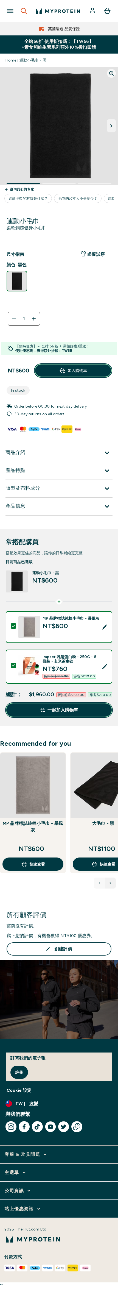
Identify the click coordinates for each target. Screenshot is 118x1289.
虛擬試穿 (96, 254)
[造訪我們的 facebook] (24, 1126)
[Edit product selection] (104, 627)
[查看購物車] (107, 11)
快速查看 (37, 864)
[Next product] (110, 883)
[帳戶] (93, 11)
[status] (24, 318)
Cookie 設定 (19, 1090)
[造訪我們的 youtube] (50, 1126)
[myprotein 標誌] (58, 11)
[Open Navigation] (10, 11)
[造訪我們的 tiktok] (37, 1126)
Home (10, 60)
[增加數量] (34, 318)
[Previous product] (99, 883)
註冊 (19, 1072)
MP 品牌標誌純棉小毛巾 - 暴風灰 (33, 826)
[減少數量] (14, 318)
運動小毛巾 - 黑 (32, 60)
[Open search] (24, 11)
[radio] (17, 281)
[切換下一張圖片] (111, 125)
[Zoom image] (111, 73)
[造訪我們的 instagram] (10, 1126)
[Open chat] (76, 1126)
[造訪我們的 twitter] (63, 1126)
